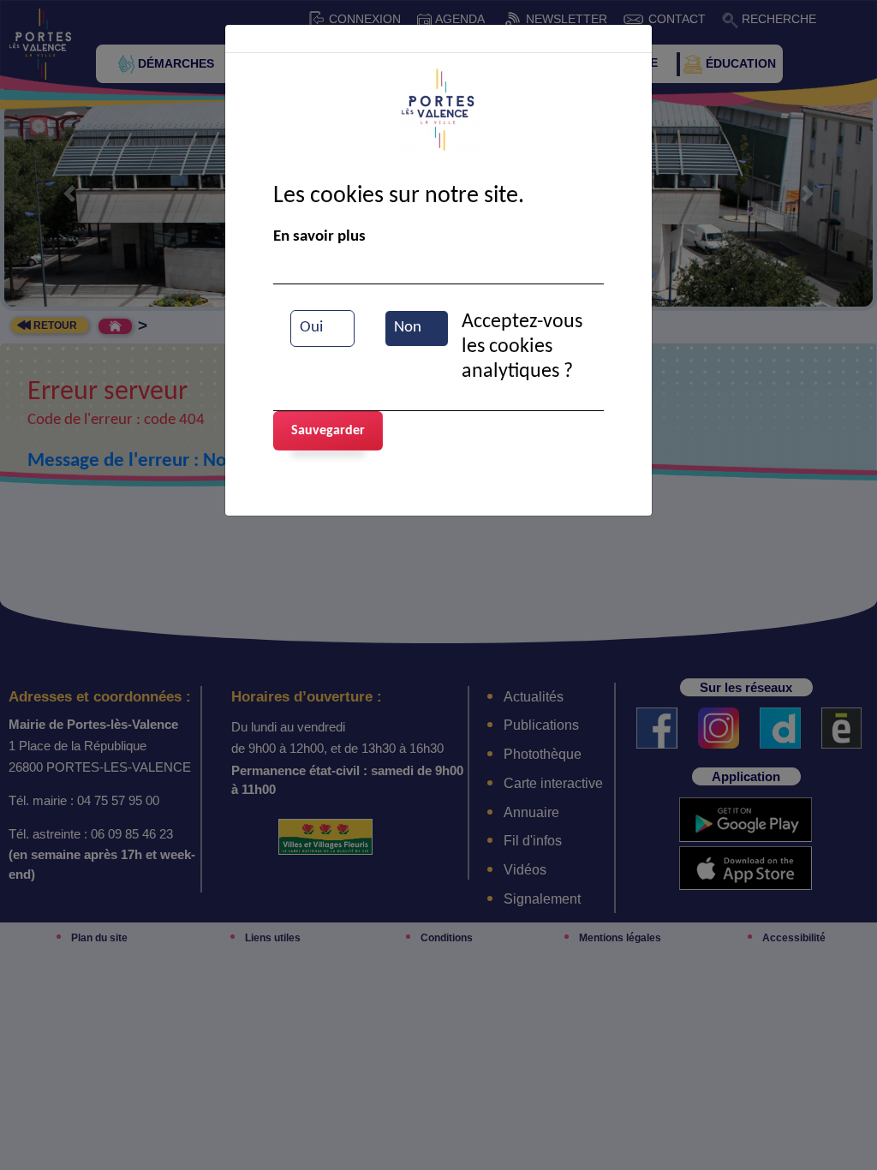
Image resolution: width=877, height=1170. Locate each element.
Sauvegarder (328, 431)
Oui (311, 327)
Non (407, 327)
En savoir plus (319, 237)
